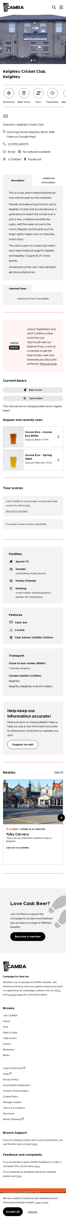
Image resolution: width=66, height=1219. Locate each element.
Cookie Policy (10, 1096)
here (34, 1143)
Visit (5, 1026)
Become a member (17, 510)
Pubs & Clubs (10, 1032)
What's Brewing (12, 1118)
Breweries (8, 1049)
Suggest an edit (23, 744)
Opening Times (17, 288)
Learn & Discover (13, 1067)
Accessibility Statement (16, 1084)
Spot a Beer (36, 398)
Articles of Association (16, 1090)
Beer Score (35, 389)
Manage (32, 1211)
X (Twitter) (14, 159)
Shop (6, 1073)
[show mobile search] (54, 7)
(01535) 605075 (18, 144)
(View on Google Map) (21, 136)
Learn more (41, 1202)
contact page (15, 994)
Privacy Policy (11, 1079)
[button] (61, 817)
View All (58, 771)
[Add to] (56, 785)
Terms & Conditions (14, 1107)
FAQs (57, 990)
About (6, 1020)
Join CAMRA (10, 1015)
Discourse (8, 1113)
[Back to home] (13, 7)
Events (7, 1043)
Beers (6, 1054)
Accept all (13, 1211)
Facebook (34, 159)
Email (11, 151)
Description (17, 180)
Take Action (10, 1037)
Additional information (48, 180)
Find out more (48, 363)
